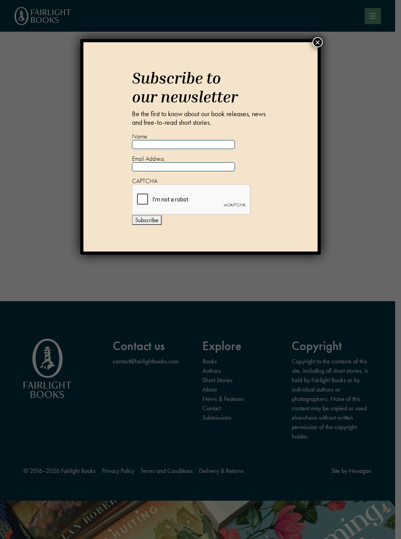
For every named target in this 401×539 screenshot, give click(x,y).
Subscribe (147, 220)
